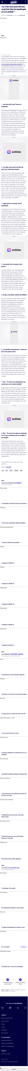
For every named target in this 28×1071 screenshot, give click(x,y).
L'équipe (3, 1024)
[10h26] (14, 2)
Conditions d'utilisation (6, 1040)
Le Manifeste (4, 1030)
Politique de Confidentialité (7, 1043)
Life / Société (9, 15)
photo (5, 54)
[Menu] (2, 2)
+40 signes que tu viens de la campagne (12, 966)
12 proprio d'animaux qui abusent (10, 542)
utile (3, 470)
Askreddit (8, 467)
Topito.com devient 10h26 (7, 1018)
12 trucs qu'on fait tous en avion (10, 733)
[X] (18, 1008)
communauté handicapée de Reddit (11, 64)
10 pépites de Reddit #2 (7, 624)
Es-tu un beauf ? (5, 947)
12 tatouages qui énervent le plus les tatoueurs (14, 503)
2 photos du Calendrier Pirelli (20, 983)
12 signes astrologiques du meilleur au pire (13, 927)
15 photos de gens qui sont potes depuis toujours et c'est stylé (12, 837)
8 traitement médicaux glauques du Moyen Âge (14, 774)
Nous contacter (4, 1033)
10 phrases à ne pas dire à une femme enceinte (14, 694)
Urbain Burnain (22, 15)
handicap (16, 470)
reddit (21, 470)
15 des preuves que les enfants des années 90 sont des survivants (13, 794)
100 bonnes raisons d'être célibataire (11, 859)
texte (7, 470)
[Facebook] (10, 1008)
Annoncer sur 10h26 (5, 1053)
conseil (11, 470)
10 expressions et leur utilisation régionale (12, 675)
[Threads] (25, 1008)
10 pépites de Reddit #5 (7, 563)
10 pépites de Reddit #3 (7, 604)
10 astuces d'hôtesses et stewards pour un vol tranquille (13, 753)
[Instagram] (2, 1008)
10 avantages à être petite (8, 888)
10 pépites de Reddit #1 (7, 645)
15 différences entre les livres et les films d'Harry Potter (12, 816)
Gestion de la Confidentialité (7, 1046)
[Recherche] (25, 2)
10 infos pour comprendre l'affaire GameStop (13, 523)
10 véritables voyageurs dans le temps (8, 983)
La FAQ (2, 1027)
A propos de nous (5, 1021)
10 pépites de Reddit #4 (7, 583)
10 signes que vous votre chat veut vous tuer (13, 714)
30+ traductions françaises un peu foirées (12, 908)
